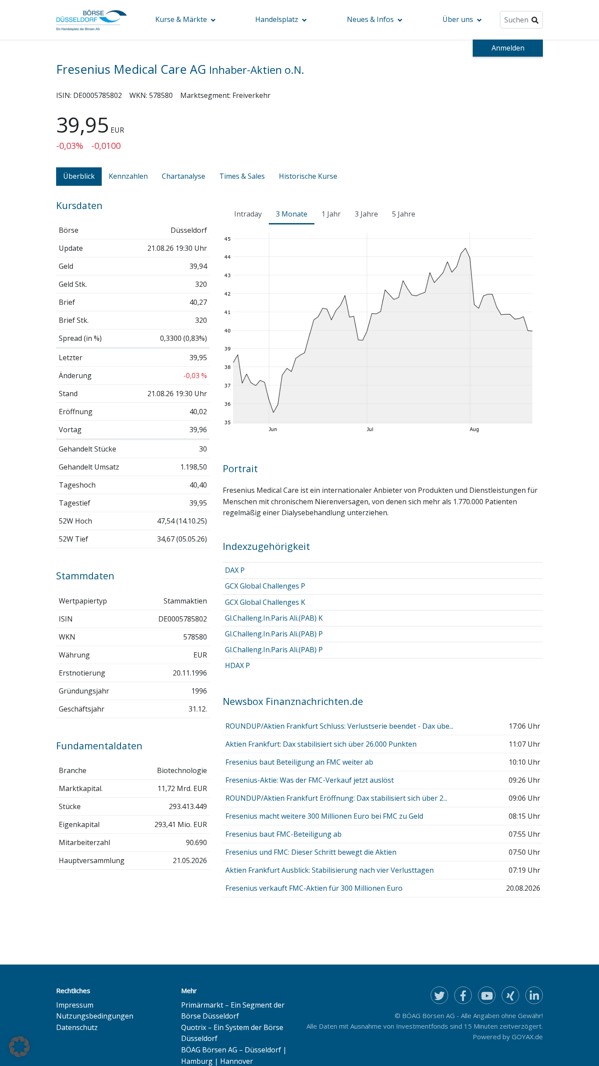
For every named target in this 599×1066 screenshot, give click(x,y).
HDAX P (237, 665)
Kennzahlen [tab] (128, 176)
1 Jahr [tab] (331, 214)
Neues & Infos (370, 19)
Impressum (74, 1005)
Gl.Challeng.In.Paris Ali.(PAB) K (274, 618)
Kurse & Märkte (181, 19)
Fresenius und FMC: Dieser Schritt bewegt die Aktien (310, 852)
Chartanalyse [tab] (183, 176)
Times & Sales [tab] (242, 176)
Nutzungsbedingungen (94, 1016)
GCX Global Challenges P (265, 586)
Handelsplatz (276, 19)
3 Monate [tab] (291, 214)
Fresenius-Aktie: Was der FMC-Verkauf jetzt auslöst (309, 780)
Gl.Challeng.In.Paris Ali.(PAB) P (274, 634)
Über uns (457, 19)
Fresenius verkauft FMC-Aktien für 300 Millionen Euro (314, 888)
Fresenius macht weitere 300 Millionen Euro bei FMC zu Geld (324, 816)
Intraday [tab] (248, 214)
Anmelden (508, 48)
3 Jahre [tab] (366, 214)
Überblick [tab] (79, 176)
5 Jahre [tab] (403, 214)
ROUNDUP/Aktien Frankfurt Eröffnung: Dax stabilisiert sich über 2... (336, 798)
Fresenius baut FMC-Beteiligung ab (283, 834)
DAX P (235, 570)
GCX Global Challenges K (265, 602)
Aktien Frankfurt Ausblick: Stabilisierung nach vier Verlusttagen (329, 870)
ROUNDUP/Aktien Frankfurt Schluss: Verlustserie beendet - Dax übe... (339, 726)
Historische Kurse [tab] (308, 176)
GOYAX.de (527, 1036)
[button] (19, 1046)
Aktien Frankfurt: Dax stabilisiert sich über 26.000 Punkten (321, 744)
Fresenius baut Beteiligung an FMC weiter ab (299, 762)
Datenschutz (77, 1027)
